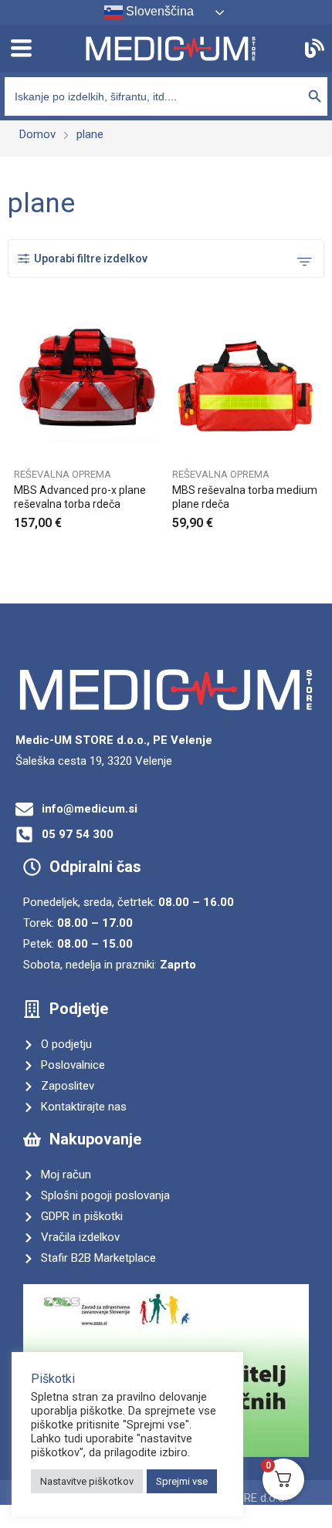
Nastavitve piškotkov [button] (87, 1481)
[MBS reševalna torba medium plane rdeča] (245, 386)
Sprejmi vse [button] (182, 1481)
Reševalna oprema (62, 474)
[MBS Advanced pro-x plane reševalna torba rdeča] (87, 386)
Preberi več (315, 517)
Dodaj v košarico (156, 517)
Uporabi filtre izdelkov (90, 258)
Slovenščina (158, 11)
